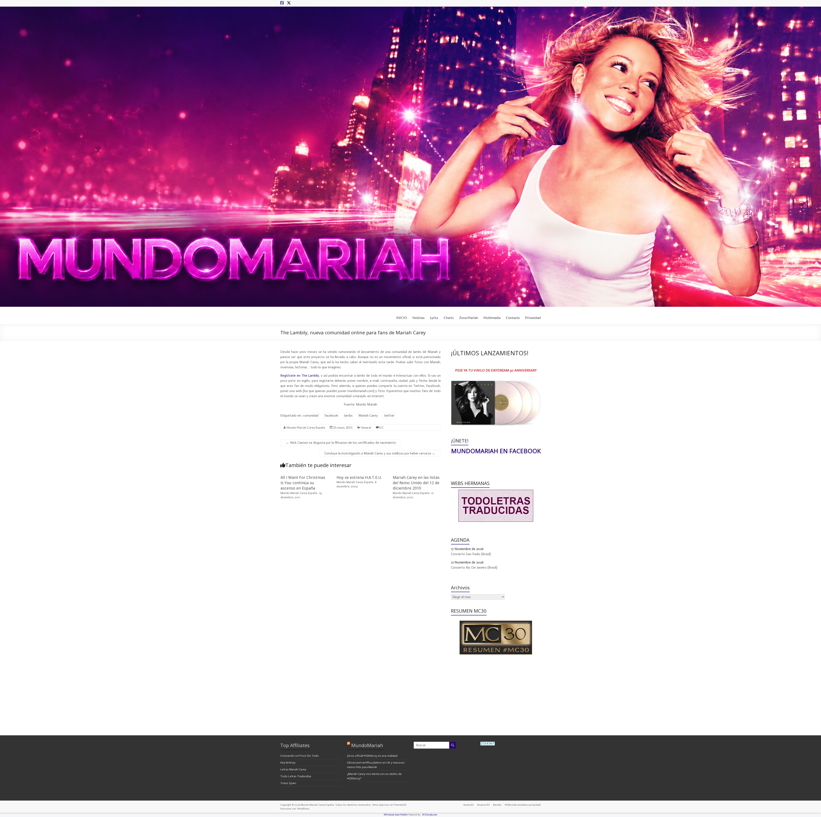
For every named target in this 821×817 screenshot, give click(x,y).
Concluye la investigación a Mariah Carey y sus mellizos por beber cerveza (379, 453)
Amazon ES (483, 804)
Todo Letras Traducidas (295, 776)
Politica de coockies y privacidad (523, 804)
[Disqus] (360, 563)
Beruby (497, 804)
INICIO (401, 318)
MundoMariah (367, 745)
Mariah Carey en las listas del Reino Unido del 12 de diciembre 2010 (416, 483)
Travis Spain (288, 783)
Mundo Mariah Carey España (305, 427)
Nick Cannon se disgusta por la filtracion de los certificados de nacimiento (341, 443)
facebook (331, 415)
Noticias (418, 318)
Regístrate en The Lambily (299, 375)
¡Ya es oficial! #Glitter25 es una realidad (372, 756)
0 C (381, 427)
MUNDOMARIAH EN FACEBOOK (496, 451)
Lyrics (434, 318)
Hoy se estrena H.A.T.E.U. (359, 477)
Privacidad (533, 318)
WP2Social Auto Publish (396, 814)
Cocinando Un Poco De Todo (299, 756)
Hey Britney (287, 762)
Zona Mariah (468, 318)
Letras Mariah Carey (293, 769)
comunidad (310, 415)
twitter (389, 415)
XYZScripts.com (429, 814)
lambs (348, 415)
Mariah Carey (368, 415)
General (366, 427)
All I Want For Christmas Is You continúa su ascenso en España (303, 483)
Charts (449, 318)
